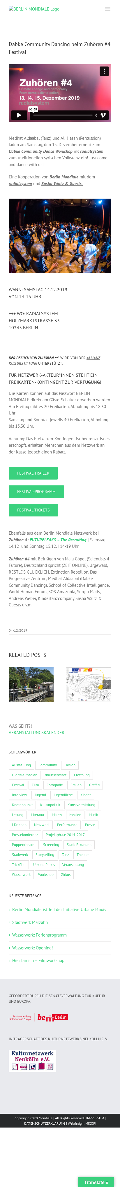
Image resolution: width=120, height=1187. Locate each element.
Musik (93, 814)
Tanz (65, 854)
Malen (57, 814)
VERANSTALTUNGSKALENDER (36, 732)
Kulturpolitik (50, 804)
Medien (75, 814)
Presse (90, 824)
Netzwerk (42, 824)
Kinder (85, 794)
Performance (67, 824)
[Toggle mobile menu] (108, 9)
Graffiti (94, 784)
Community (47, 765)
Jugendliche (63, 794)
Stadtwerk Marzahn (30, 922)
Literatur (37, 814)
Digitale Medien (24, 774)
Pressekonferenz (25, 834)
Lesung (17, 814)
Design (69, 765)
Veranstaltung (73, 864)
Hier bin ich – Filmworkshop (38, 960)
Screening (51, 844)
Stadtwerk (20, 854)
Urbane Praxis (44, 864)
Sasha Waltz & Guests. (62, 183)
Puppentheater (24, 844)
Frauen (76, 784)
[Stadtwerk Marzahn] (88, 684)
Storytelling (45, 854)
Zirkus (65, 874)
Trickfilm (19, 864)
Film (35, 784)
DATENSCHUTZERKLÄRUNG (44, 1123)
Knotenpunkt (22, 804)
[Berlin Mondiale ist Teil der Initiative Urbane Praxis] (31, 684)
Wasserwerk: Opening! (32, 948)
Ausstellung (21, 765)
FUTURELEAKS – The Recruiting (58, 540)
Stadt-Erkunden (79, 844)
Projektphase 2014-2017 (65, 834)
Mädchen (19, 824)
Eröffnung (82, 774)
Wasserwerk (21, 874)
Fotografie (55, 784)
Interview (19, 794)
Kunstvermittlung (81, 804)
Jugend (40, 794)
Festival (18, 784)
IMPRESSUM (95, 1118)
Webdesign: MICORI (82, 1123)
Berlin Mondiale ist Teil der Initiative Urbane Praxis (59, 909)
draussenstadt (55, 774)
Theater (83, 854)
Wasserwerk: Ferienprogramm (39, 935)
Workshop (46, 874)
